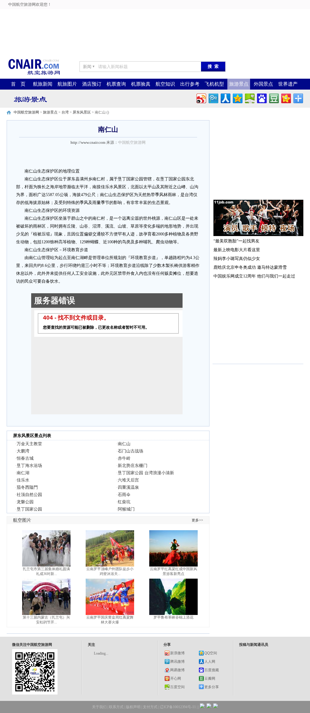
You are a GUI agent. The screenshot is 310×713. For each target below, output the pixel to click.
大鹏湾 (23, 451)
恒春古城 (25, 458)
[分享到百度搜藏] (261, 97)
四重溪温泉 (128, 487)
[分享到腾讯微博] (213, 97)
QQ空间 (210, 653)
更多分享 (211, 687)
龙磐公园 (25, 502)
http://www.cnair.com (88, 142)
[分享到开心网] (285, 97)
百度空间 (177, 687)
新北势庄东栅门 (132, 465)
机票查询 (116, 84)
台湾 (65, 112)
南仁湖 (23, 473)
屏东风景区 (82, 112)
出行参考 (190, 84)
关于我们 (99, 707)
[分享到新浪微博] (200, 97)
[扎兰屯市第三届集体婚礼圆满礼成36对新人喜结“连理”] (46, 565)
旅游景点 (239, 84)
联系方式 (116, 707)
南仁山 (124, 444)
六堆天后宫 (128, 480)
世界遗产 (288, 84)
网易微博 (177, 670)
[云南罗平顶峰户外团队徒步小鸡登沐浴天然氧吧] (110, 565)
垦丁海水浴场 (29, 465)
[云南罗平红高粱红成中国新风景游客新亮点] (173, 565)
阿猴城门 (126, 509)
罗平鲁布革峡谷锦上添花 (173, 617)
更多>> (197, 520)
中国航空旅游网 (26, 112)
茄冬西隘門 (27, 487)
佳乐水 (23, 480)
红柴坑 (124, 502)
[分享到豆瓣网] (273, 97)
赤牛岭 (124, 458)
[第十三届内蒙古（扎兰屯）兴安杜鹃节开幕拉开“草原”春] (46, 614)
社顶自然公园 (29, 494)
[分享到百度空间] (249, 97)
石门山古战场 (130, 451)
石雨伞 (124, 494)
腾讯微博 (177, 661)
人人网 (209, 661)
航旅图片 (67, 84)
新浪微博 (177, 653)
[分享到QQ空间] (237, 97)
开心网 (175, 678)
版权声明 (133, 707)
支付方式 (150, 707)
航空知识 (165, 84)
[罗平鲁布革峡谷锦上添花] (173, 614)
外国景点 (263, 84)
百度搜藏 (211, 670)
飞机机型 (214, 84)
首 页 (18, 84)
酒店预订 (91, 84)
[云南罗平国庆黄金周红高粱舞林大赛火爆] (110, 614)
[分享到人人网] (225, 97)
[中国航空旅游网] (34, 74)
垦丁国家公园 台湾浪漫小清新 (146, 473)
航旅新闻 (42, 84)
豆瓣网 (209, 678)
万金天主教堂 (29, 444)
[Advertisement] (155, 13)
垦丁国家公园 (29, 509)
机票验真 (140, 84)
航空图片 (22, 520)
